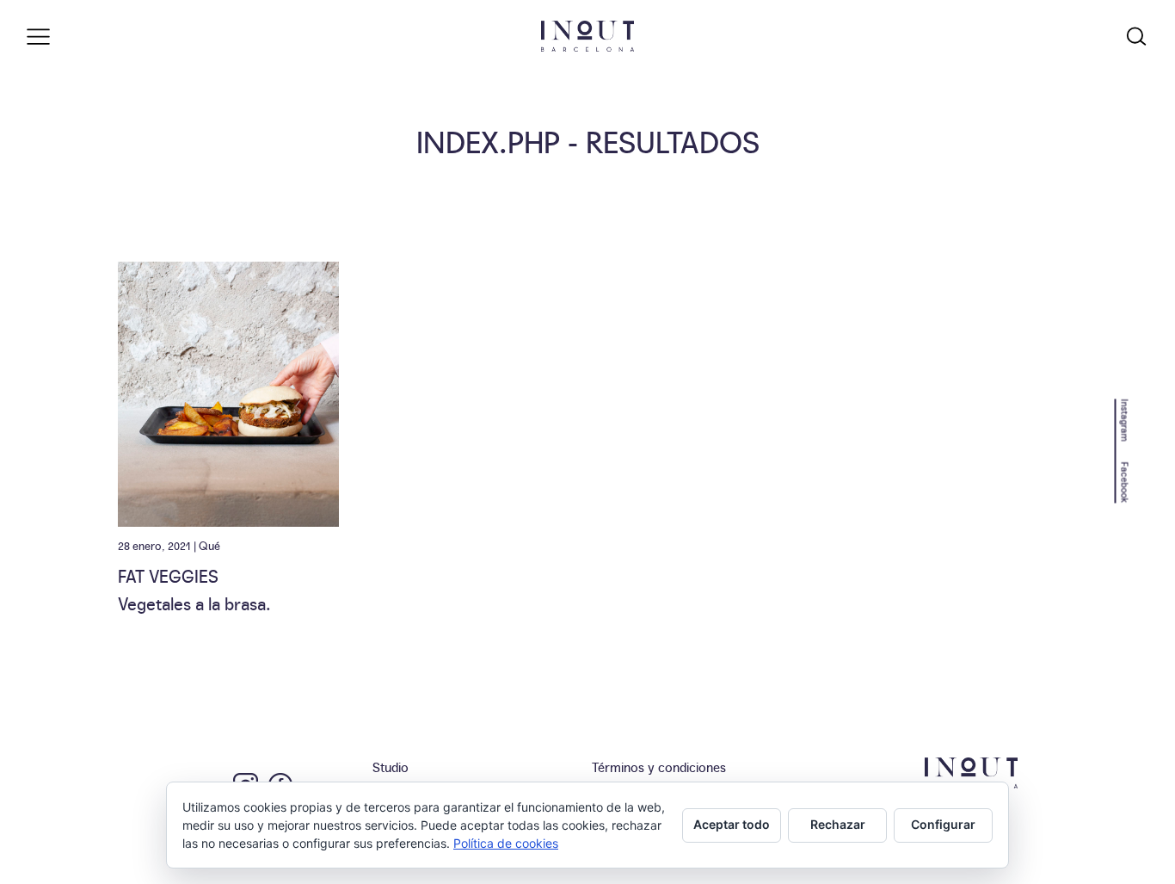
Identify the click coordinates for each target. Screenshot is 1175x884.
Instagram (1125, 420)
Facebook (1125, 482)
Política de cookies (505, 843)
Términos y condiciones (659, 766)
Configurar (943, 824)
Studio (390, 766)
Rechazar (837, 824)
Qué (209, 545)
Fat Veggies (168, 575)
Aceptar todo (731, 824)
